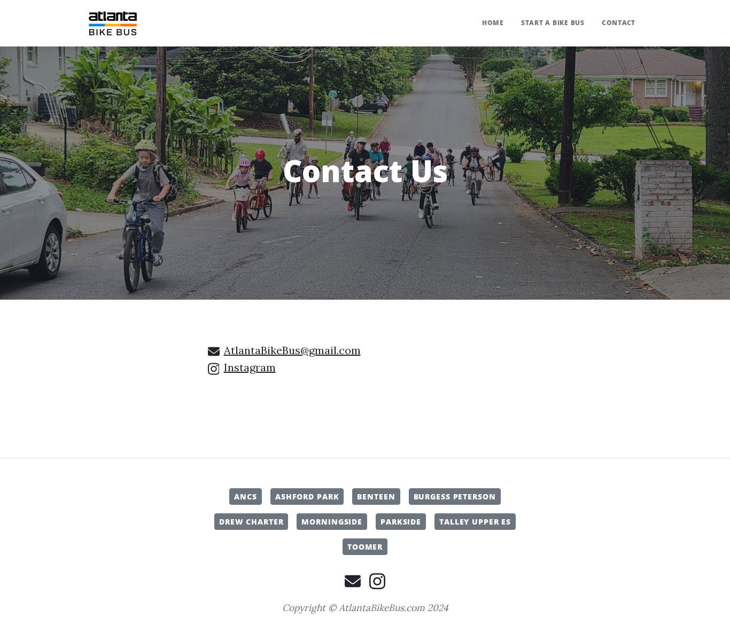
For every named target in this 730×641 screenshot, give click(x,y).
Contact (618, 22)
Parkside (400, 522)
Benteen (376, 496)
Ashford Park (307, 496)
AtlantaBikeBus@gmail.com (292, 350)
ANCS (245, 496)
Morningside (331, 522)
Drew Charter (251, 522)
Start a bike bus (553, 22)
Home (493, 22)
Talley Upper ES (475, 522)
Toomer (365, 547)
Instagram (250, 367)
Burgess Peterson (455, 496)
